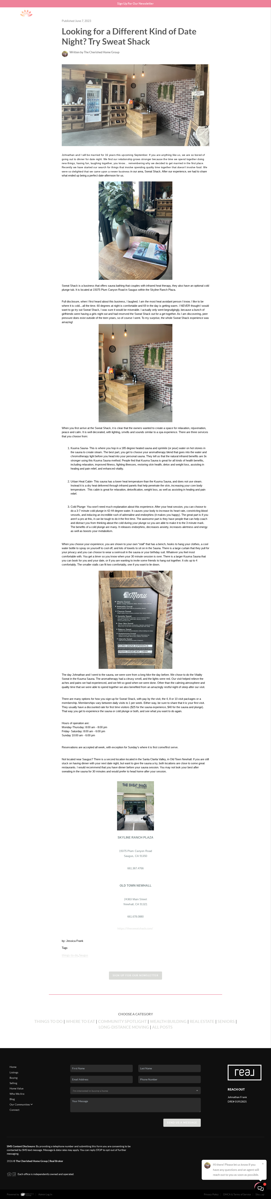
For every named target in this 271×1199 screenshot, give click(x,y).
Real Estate (202, 1021)
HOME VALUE (213, 16)
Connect (14, 1109)
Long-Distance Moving (124, 1027)
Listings (14, 1072)
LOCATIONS (233, 16)
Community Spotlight (122, 1021)
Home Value (16, 1088)
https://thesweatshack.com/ (135, 928)
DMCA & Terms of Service (237, 1194)
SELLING (194, 16)
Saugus (83, 955)
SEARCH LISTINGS (159, 16)
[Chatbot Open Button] (261, 1189)
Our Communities (20, 1104)
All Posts (162, 1027)
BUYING (180, 16)
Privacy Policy (211, 1194)
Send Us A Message (182, 1122)
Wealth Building (168, 1021)
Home (13, 1066)
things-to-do (70, 955)
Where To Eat (80, 1021)
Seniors (226, 1021)
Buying (14, 1077)
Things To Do (48, 1021)
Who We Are (17, 1093)
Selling (13, 1083)
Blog (12, 1099)
